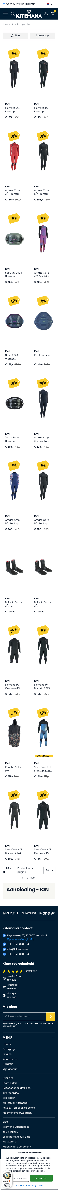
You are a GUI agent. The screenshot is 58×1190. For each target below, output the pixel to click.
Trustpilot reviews (12, 987)
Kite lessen (9, 1098)
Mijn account (10, 1069)
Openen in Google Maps (21, 939)
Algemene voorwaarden (17, 1113)
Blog (5, 1122)
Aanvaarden (41, 1178)
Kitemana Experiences (16, 1127)
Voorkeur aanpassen (17, 1178)
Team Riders (10, 1083)
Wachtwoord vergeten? (17, 1147)
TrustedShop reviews (14, 978)
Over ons (8, 1078)
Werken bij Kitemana (15, 1103)
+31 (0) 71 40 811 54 (18, 944)
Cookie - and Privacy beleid (29, 1186)
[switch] (7, 1185)
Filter (18, 35)
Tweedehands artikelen (17, 1088)
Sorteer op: (42, 35)
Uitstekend (31, 971)
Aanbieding (18, 24)
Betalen (7, 1054)
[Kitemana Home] (29, 14)
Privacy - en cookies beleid (19, 1108)
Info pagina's (10, 1132)
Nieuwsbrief (10, 1141)
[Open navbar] (5, 14)
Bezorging (9, 1049)
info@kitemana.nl (17, 949)
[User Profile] (46, 14)
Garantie (8, 1064)
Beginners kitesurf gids (16, 1137)
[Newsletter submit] (50, 1017)
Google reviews (11, 995)
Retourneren (10, 1059)
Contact (7, 1044)
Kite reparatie (11, 1093)
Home (6, 24)
